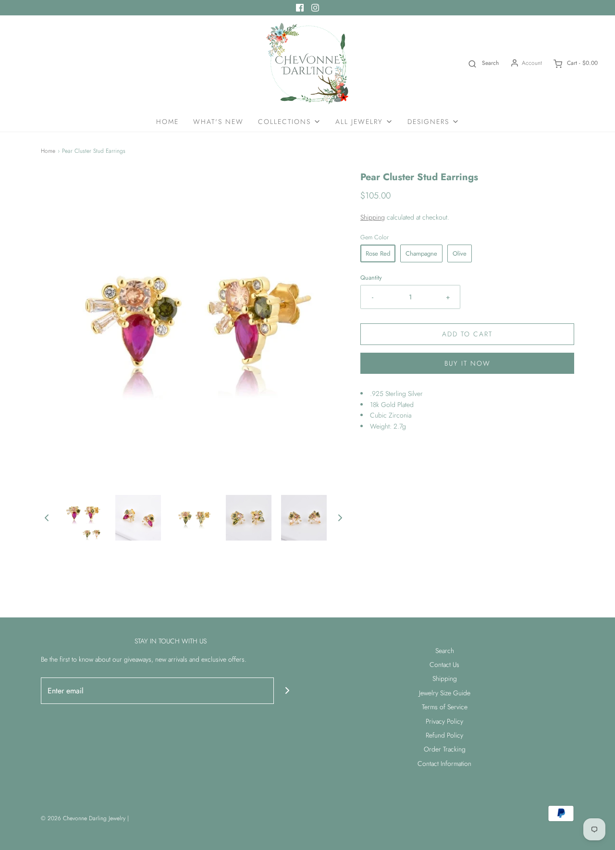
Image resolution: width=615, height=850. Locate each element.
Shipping (372, 217)
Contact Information (444, 763)
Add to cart (467, 334)
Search (444, 650)
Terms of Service (444, 707)
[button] (46, 518)
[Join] (287, 691)
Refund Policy (444, 735)
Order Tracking (445, 749)
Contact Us (444, 664)
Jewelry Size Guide (444, 693)
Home (167, 121)
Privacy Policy (444, 721)
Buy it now (467, 363)
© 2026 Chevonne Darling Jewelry (83, 818)
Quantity (371, 277)
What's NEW (218, 121)
